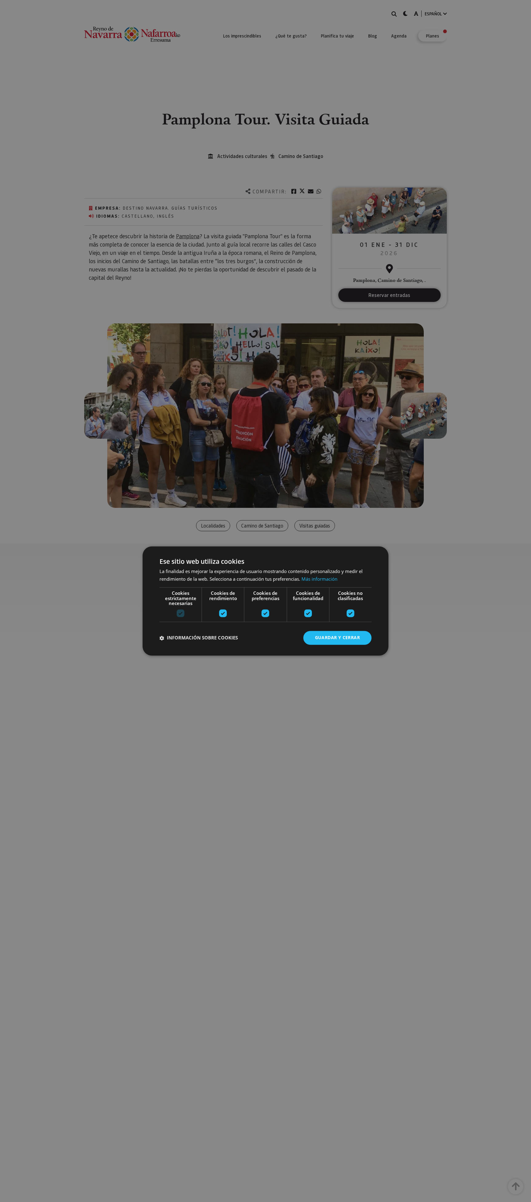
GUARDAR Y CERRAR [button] (337, 638)
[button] (198, 638)
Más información (319, 579)
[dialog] (265, 601)
